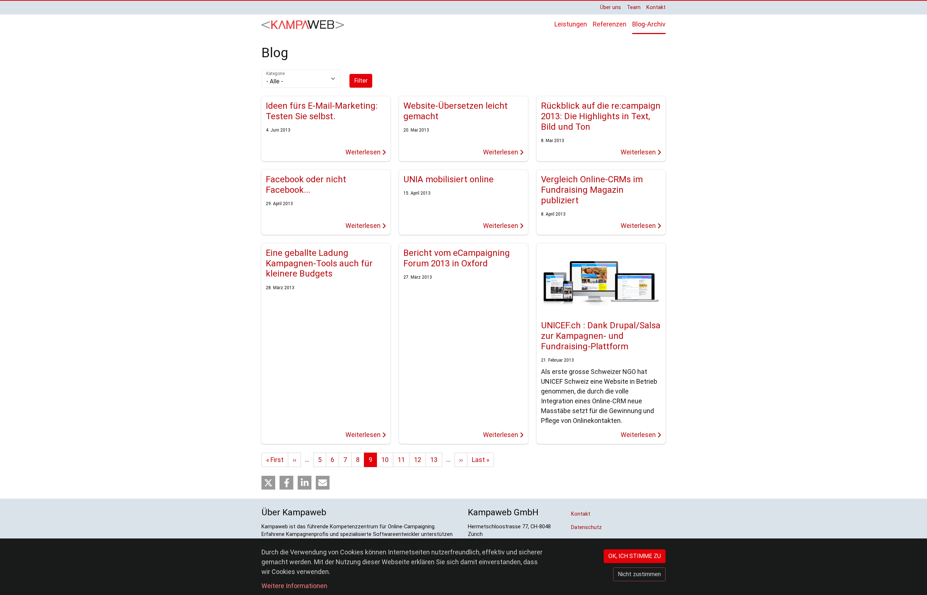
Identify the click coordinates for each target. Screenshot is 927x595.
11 (401, 459)
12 (417, 459)
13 (433, 459)
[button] (268, 483)
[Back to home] (302, 24)
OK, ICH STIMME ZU (634, 556)
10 (385, 459)
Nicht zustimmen (639, 574)
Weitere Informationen (294, 586)
